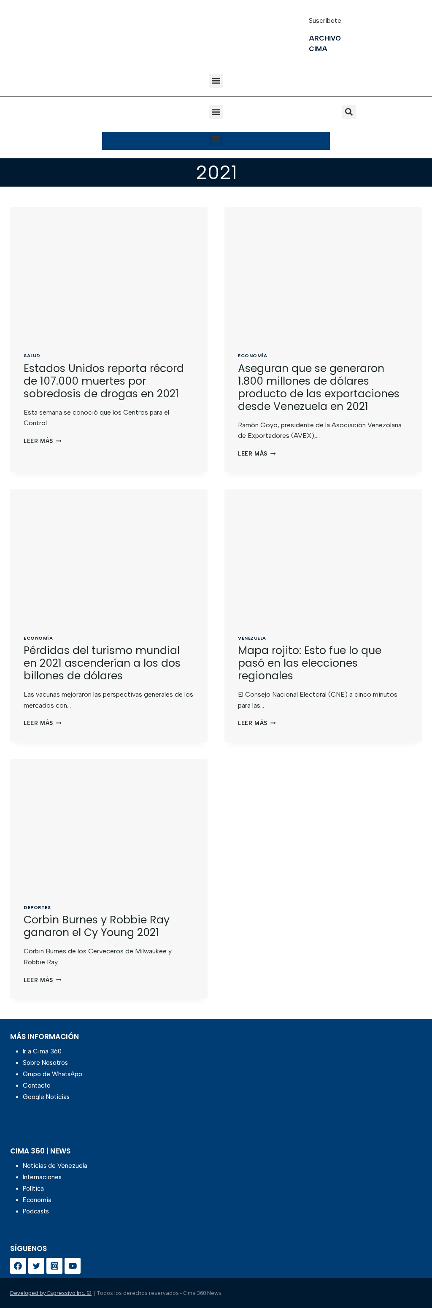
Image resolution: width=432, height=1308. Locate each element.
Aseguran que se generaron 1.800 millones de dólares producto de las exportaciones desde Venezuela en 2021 (319, 387)
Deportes (37, 907)
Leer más (42, 441)
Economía (252, 355)
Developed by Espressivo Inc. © (51, 1293)
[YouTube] (73, 1266)
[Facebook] (18, 1266)
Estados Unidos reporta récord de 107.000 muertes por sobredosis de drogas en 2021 (104, 381)
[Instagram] (54, 1266)
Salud (32, 355)
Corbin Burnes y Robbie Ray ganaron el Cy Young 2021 (97, 926)
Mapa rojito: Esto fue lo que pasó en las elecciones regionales (309, 663)
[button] (216, 81)
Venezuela (252, 638)
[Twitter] (36, 1266)
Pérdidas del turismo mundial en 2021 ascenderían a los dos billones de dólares (102, 663)
